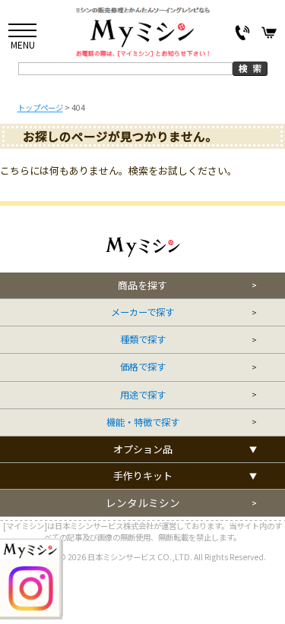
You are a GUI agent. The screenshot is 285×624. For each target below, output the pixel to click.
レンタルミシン (143, 503)
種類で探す (143, 339)
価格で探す (143, 367)
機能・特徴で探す (142, 422)
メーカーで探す (142, 312)
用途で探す (143, 395)
